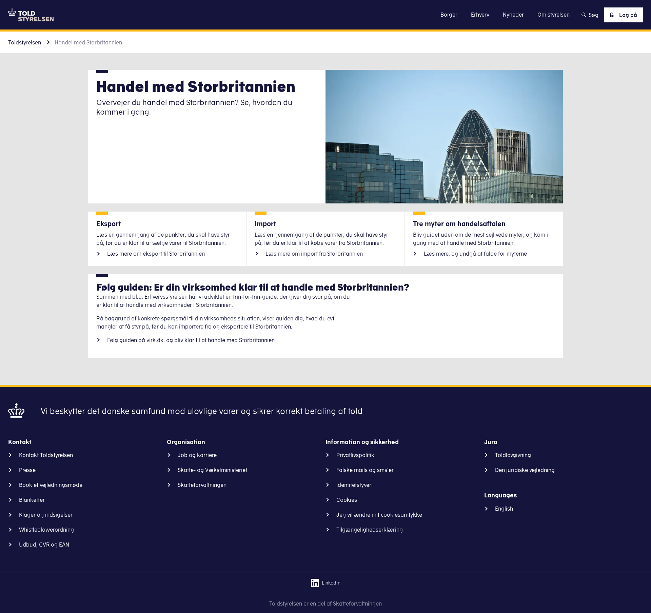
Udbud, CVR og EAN (44, 544)
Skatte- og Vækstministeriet (212, 470)
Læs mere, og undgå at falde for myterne (475, 254)
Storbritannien (191, 340)
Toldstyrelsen (24, 42)
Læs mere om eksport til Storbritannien (156, 254)
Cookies (346, 500)
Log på (628, 15)
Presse (27, 470)
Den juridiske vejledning (525, 470)
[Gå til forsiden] (31, 14)
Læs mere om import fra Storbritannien (314, 254)
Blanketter (32, 500)
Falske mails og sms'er (365, 470)
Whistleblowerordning (46, 530)
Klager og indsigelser (46, 515)
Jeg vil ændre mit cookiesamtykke (379, 515)
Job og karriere (197, 455)
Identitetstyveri (354, 485)
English (504, 509)
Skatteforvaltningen (202, 485)
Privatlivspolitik (355, 455)
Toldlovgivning (513, 455)
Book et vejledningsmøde (50, 485)
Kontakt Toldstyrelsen (46, 455)
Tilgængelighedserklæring (369, 530)
